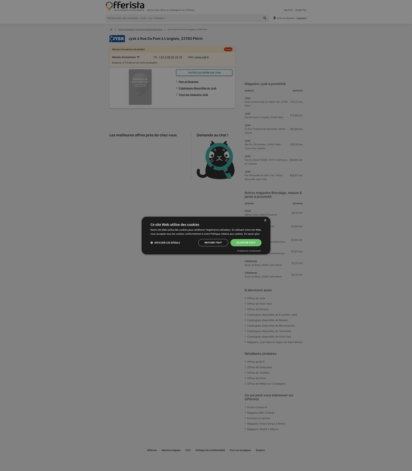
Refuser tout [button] (213, 242)
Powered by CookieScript (249, 251)
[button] (165, 242)
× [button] (265, 220)
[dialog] (206, 235)
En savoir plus (252, 233)
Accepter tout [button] (246, 242)
